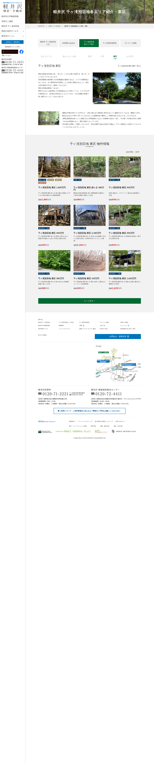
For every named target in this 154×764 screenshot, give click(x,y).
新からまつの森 (69, 56)
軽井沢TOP (41, 26)
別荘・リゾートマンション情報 (78, 426)
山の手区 (130, 56)
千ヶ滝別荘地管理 (109, 43)
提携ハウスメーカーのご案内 (87, 328)
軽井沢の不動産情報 (10, 16)
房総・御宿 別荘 (104, 426)
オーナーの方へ (42, 335)
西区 (90, 56)
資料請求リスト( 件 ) (12, 47)
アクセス (7, 55)
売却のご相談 (7, 21)
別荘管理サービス (43, 328)
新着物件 (61, 325)
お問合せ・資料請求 (13, 42)
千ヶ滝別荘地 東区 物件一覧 (128, 66)
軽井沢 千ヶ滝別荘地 (10, 26)
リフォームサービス (64, 328)
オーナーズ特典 (131, 43)
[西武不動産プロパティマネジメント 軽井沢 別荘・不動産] (13, 7)
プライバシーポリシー (84, 421)
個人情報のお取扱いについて (103, 421)
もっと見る (89, 301)
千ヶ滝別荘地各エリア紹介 (89, 43)
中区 (102, 56)
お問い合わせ (119, 421)
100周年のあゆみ (68, 43)
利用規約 (71, 421)
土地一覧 (102, 325)
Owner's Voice (104, 328)
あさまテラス (46, 56)
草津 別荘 (93, 426)
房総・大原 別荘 (118, 426)
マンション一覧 (124, 325)
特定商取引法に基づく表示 (127, 328)
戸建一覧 (81, 325)
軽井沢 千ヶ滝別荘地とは (48, 43)
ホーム (40, 319)
